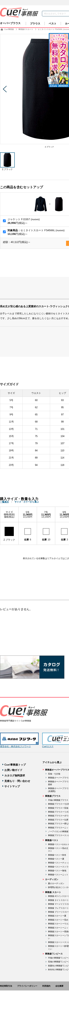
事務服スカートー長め (58, 920)
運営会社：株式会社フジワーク (15, 746)
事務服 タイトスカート (58, 900)
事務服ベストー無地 (57, 870)
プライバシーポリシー (27, 986)
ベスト (52, 23)
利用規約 (46, 986)
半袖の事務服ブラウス (58, 800)
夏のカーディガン (56, 883)
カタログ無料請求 (14, 775)
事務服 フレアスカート (58, 908)
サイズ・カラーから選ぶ (27, 502)
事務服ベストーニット (58, 874)
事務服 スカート (53, 892)
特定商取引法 (6, 986)
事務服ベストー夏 (56, 859)
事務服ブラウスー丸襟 (58, 820)
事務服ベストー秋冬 (57, 855)
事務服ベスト (51, 840)
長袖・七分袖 (54, 774)
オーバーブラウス (10, 23)
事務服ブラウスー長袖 (58, 808)
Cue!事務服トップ (15, 764)
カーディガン (51, 879)
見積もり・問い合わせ (17, 780)
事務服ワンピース (54, 953)
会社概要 (59, 986)
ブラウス (35, 23)
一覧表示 (4, 502)
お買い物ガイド (13, 769)
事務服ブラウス (53, 796)
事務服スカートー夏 (57, 916)
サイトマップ (12, 786)
